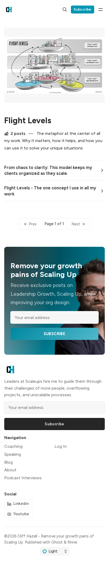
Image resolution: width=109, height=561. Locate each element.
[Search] (65, 9)
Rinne (72, 542)
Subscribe (83, 9)
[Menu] (100, 9)
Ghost (57, 542)
